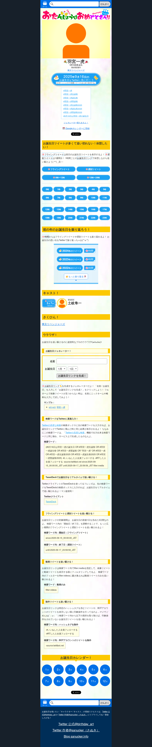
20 (70, 217)
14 (70, 209)
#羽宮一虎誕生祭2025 (72, 108)
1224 (94, 177)
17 (104, 209)
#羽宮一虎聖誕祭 (70, 101)
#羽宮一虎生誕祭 (70, 94)
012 (60, 177)
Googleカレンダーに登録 (77, 128)
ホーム (45, 6)
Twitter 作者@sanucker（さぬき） (72, 714)
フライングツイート (60, 169)
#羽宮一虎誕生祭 (70, 97)
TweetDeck (51, 501)
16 (93, 209)
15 (82, 209)
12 (47, 209)
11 (104, 197)
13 (59, 209)
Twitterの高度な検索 (51, 425)
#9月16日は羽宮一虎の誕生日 (76, 116)
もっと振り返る (76, 276)
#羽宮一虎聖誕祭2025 (72, 112)
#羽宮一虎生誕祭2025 (72, 105)
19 (59, 217)
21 (82, 217)
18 (47, 217)
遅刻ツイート (94, 169)
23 (104, 217)
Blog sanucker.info (76, 736)
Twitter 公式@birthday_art (76, 723)
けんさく (105, 4)
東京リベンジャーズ (76, 70)
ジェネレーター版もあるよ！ (76, 122)
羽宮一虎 (57, 407)
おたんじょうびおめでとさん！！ (76, 14)
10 (93, 197)
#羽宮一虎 (67, 90)
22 (93, 217)
